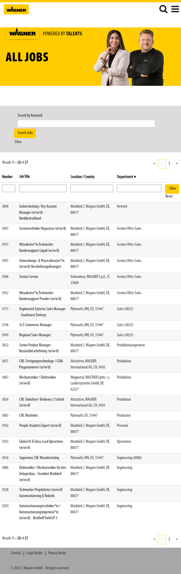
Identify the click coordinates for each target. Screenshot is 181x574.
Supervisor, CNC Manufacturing (39, 458)
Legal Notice (35, 553)
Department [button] (125, 177)
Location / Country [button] (83, 177)
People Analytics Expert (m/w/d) (40, 426)
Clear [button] (18, 142)
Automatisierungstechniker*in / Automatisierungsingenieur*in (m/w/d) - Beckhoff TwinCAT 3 (39, 512)
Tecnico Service (28, 277)
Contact (16, 553)
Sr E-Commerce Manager (35, 325)
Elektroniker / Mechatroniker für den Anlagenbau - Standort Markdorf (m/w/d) (42, 474)
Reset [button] (169, 196)
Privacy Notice (57, 553)
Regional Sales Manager (35, 335)
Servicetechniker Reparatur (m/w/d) (42, 229)
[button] (175, 9)
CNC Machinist (28, 416)
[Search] (163, 9)
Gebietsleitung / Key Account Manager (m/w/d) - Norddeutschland (38, 213)
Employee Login (167, 22)
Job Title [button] (24, 177)
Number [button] (7, 177)
